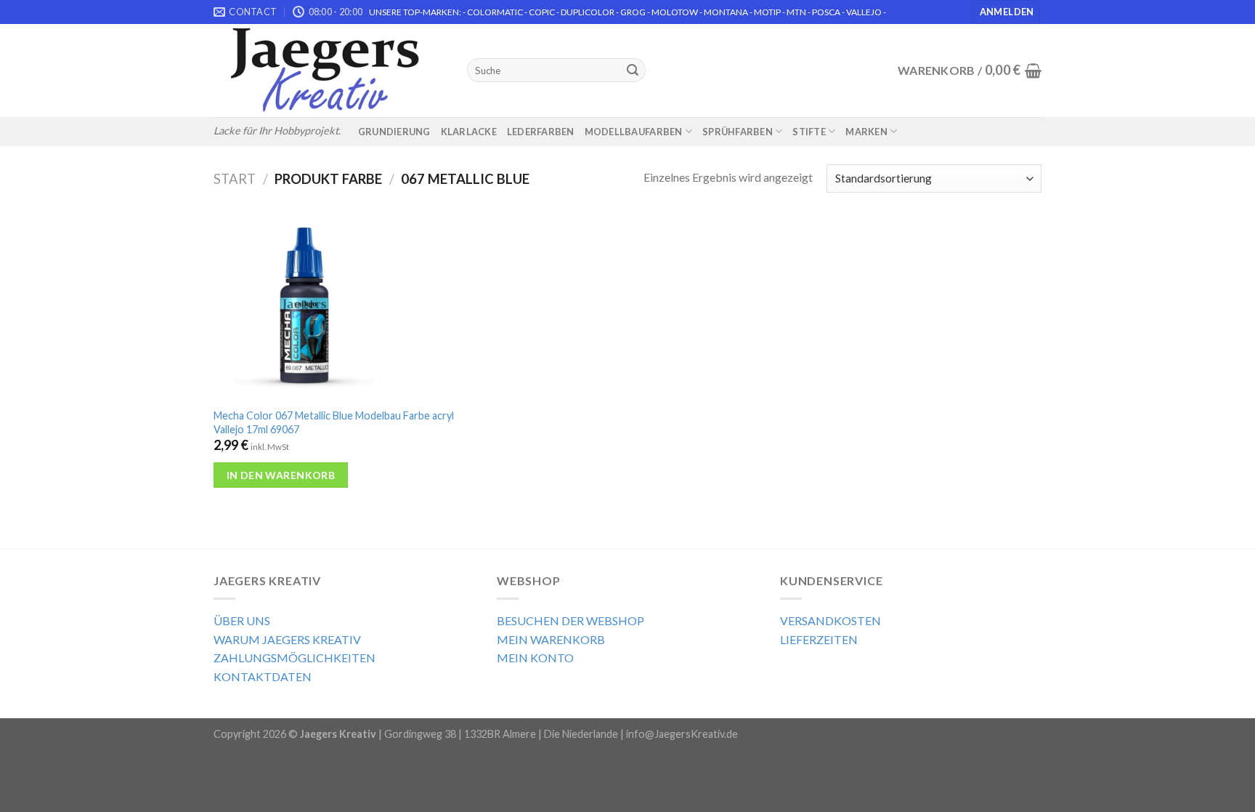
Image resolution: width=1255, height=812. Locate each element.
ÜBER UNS (242, 620)
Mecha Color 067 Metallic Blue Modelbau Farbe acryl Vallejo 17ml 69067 (334, 422)
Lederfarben (540, 131)
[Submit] (632, 70)
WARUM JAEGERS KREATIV (287, 639)
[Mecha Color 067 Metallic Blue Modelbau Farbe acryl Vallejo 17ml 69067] (347, 309)
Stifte (809, 131)
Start (235, 179)
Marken (866, 131)
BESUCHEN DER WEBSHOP (570, 620)
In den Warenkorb (281, 475)
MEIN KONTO (535, 657)
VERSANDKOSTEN (830, 620)
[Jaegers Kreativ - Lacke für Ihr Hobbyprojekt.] (329, 70)
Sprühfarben (737, 131)
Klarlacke (469, 131)
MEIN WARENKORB (551, 639)
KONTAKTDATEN (263, 676)
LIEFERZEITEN (819, 639)
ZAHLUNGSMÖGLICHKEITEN (294, 657)
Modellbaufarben (634, 131)
